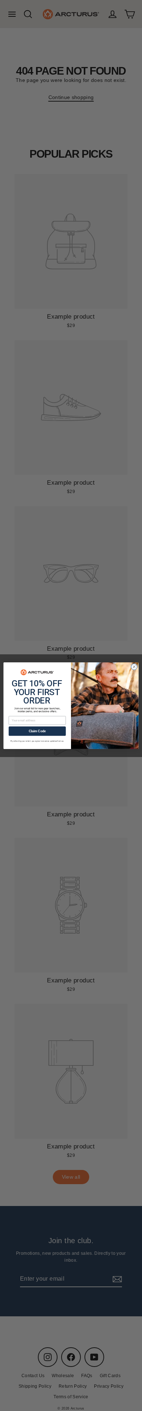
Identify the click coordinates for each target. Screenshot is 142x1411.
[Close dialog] (134, 666)
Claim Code (37, 731)
